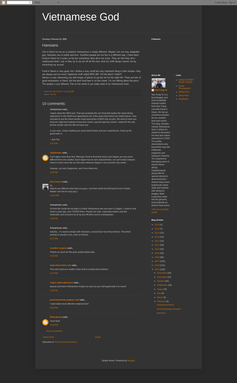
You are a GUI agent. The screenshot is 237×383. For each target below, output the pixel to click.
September (162, 285)
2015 (157, 229)
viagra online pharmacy (61, 282)
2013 (157, 237)
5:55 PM (54, 308)
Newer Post (48, 337)
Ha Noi (53, 94)
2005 (157, 269)
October (161, 281)
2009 (157, 253)
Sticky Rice (184, 95)
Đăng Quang (56, 317)
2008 (157, 257)
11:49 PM (54, 195)
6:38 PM (54, 172)
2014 (157, 233)
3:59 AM (54, 290)
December (162, 273)
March (160, 297)
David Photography (185, 87)
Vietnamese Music (165, 305)
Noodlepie (183, 99)
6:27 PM (54, 239)
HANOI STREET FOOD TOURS (186, 81)
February (161, 301)
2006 (157, 265)
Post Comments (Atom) (66, 342)
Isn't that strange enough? (169, 309)
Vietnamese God (80, 17)
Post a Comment (54, 331)
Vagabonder (56, 153)
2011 (157, 245)
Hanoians (161, 313)
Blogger (131, 360)
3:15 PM (54, 273)
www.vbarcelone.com (60, 265)
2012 (157, 241)
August (160, 289)
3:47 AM (54, 143)
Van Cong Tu (56, 182)
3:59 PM (54, 218)
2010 (157, 249)
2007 (157, 261)
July (159, 293)
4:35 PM (54, 325)
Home (98, 337)
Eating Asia (184, 92)
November (162, 277)
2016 (157, 224)
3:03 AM (54, 256)
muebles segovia (58, 248)
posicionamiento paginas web (64, 300)
